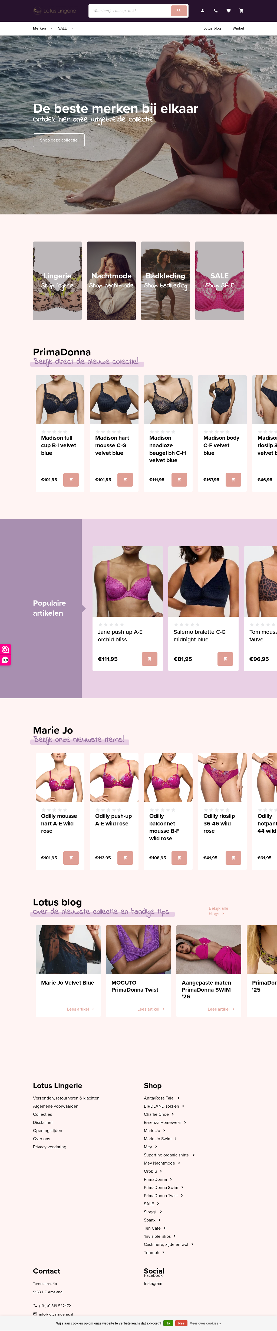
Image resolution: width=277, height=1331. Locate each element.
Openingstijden (47, 1130)
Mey (148, 1147)
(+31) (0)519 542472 (55, 1306)
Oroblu (150, 1171)
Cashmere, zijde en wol (166, 1244)
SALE (63, 28)
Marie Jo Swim (158, 1139)
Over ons (41, 1139)
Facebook (153, 1275)
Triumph (151, 1252)
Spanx (150, 1220)
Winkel (238, 28)
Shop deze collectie (59, 140)
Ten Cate (152, 1228)
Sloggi (150, 1212)
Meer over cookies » (205, 1323)
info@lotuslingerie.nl (56, 1314)
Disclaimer (43, 1122)
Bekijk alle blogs (218, 911)
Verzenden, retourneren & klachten (66, 1098)
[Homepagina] (55, 10)
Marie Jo (152, 1130)
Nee (181, 1323)
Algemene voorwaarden (55, 1106)
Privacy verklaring (49, 1147)
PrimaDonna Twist (161, 1195)
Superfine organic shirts (167, 1155)
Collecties (42, 1114)
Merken (40, 28)
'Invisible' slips (157, 1236)
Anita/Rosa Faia (159, 1098)
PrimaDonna (155, 1179)
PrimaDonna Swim (161, 1187)
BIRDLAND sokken (161, 1106)
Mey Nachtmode (159, 1163)
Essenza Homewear (162, 1122)
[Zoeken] (179, 10)
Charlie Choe (156, 1114)
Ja (168, 1323)
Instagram (153, 1283)
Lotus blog (212, 28)
